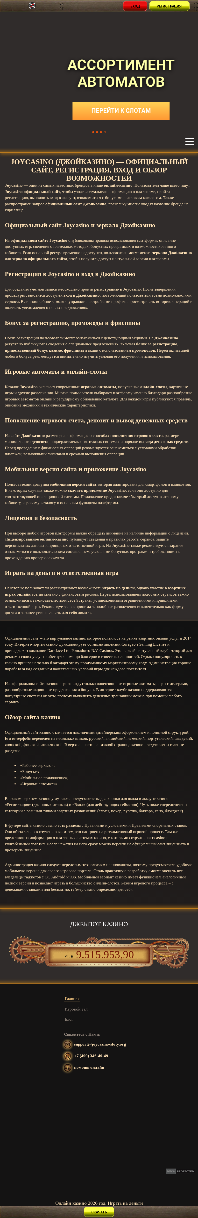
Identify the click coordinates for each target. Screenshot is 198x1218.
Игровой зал (76, 1009)
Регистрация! (169, 6)
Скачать (99, 1212)
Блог (69, 1019)
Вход (135, 6)
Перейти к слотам (99, 110)
